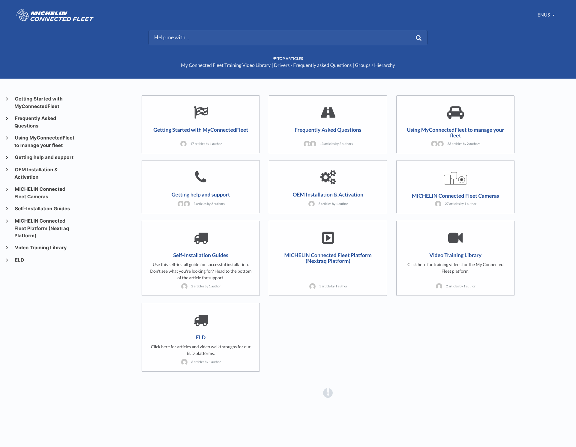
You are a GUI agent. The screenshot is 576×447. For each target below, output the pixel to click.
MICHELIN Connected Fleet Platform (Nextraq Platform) (41, 228)
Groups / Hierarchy (375, 65)
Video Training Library (40, 247)
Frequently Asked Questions (35, 122)
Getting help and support (44, 157)
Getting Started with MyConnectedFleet (38, 102)
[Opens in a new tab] (328, 393)
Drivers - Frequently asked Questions (313, 65)
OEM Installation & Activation (36, 173)
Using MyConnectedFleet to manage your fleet (44, 141)
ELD (19, 260)
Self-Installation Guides (42, 209)
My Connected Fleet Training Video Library (226, 65)
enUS (544, 15)
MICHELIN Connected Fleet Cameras (39, 193)
